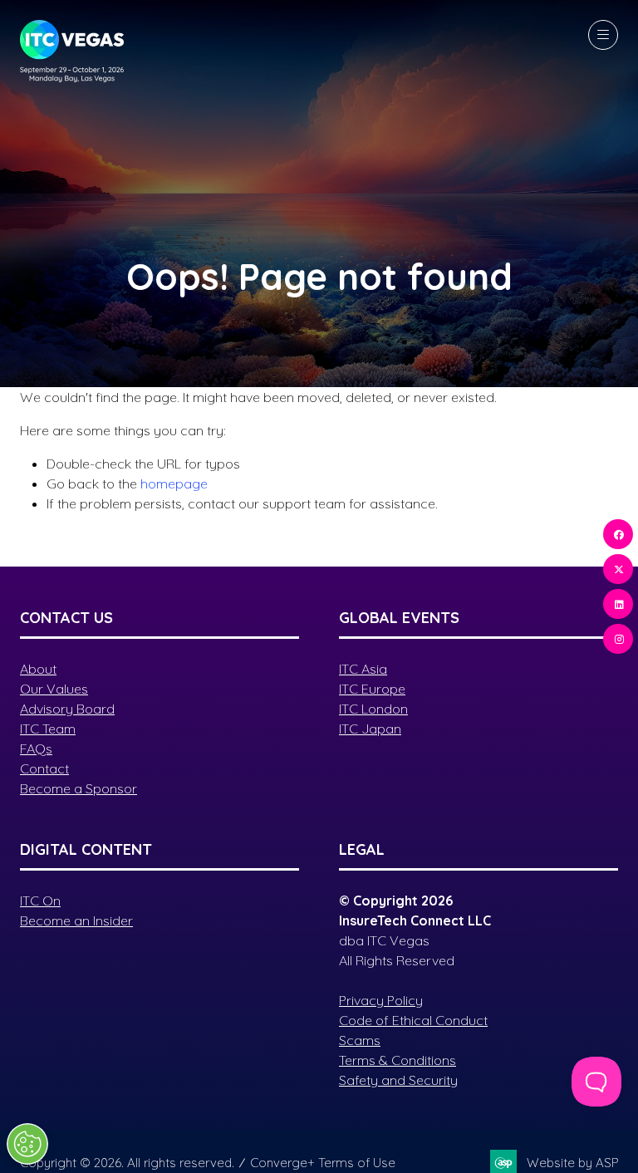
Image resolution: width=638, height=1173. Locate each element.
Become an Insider (76, 920)
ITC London (373, 708)
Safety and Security (398, 1080)
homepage (174, 483)
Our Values (54, 688)
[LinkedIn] (618, 604)
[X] (618, 569)
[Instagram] (618, 639)
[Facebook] (618, 534)
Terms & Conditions (397, 1060)
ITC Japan (370, 728)
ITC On (40, 900)
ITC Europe (372, 688)
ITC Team (48, 728)
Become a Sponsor (78, 788)
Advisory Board (67, 708)
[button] (603, 35)
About (38, 668)
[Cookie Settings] (27, 1144)
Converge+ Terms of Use (322, 1163)
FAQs (36, 748)
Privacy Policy (381, 1000)
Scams (359, 1040)
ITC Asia (363, 668)
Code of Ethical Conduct (413, 1020)
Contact (44, 768)
